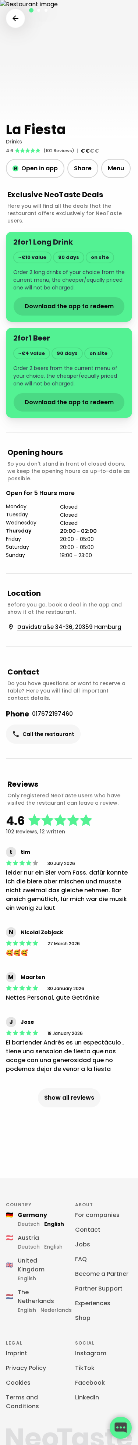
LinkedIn (87, 1397)
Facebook (90, 1382)
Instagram (90, 1353)
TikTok (85, 1368)
